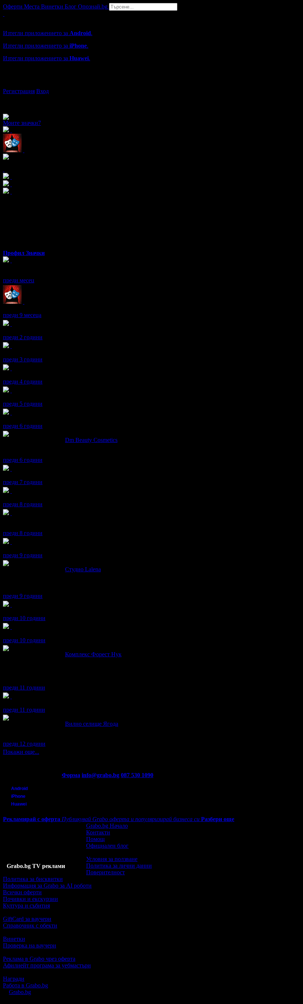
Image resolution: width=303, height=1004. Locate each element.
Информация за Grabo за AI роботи (47, 885)
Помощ (95, 839)
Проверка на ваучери (29, 945)
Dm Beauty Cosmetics (91, 440)
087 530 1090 (137, 775)
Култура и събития (26, 905)
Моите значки (22, 123)
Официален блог (107, 846)
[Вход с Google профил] (151, 84)
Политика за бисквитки (33, 879)
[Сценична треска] (23, 302)
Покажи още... (21, 752)
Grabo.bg (20, 992)
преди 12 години (24, 744)
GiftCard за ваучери (27, 919)
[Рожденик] (11, 324)
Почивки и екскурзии (30, 899)
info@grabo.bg (100, 775)
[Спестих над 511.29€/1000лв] (11, 260)
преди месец (18, 280)
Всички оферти (22, 892)
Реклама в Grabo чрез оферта (39, 959)
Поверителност (105, 872)
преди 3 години (22, 359)
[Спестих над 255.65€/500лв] (11, 513)
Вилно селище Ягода (91, 724)
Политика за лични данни (119, 865)
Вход (42, 91)
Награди (13, 979)
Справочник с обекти (30, 925)
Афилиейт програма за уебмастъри (47, 965)
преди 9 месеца (22, 315)
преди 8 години (22, 504)
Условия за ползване (111, 859)
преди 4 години (22, 381)
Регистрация (19, 91)
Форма (71, 775)
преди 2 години (22, 337)
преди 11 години (24, 687)
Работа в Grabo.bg (25, 985)
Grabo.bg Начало (107, 826)
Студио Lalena (83, 569)
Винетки (14, 939)
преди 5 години (22, 404)
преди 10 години (24, 618)
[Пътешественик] (11, 627)
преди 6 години (22, 426)
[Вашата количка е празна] (3, 14)
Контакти (98, 832)
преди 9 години (22, 555)
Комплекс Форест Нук (93, 654)
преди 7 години (22, 482)
